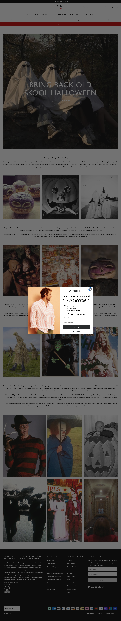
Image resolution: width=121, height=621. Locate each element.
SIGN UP (76, 327)
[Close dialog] (90, 289)
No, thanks (76, 331)
